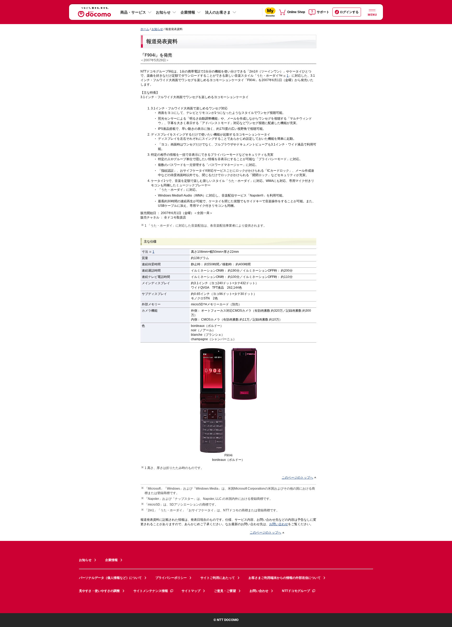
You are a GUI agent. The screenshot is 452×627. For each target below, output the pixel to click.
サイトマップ (191, 591)
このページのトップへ (297, 477)
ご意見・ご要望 (225, 591)
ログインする (349, 12)
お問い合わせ (278, 524)
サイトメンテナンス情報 (150, 591)
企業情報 (187, 12)
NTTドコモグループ (296, 591)
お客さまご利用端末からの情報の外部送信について (284, 578)
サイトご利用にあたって (217, 578)
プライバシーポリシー (171, 578)
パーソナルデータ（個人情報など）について (110, 578)
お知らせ (163, 12)
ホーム (144, 29)
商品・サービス (133, 12)
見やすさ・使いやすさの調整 (99, 591)
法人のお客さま (218, 12)
